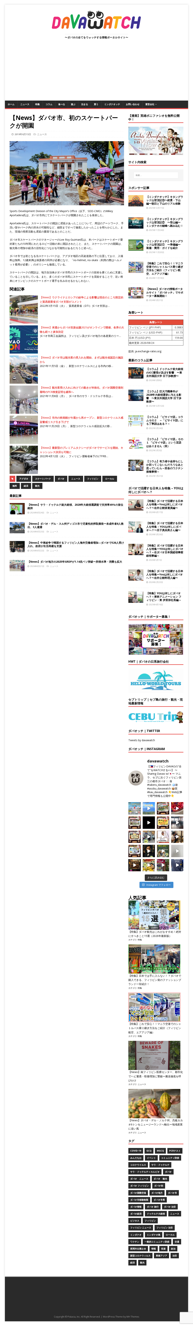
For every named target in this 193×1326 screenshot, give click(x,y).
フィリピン (92, 478)
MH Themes (132, 1316)
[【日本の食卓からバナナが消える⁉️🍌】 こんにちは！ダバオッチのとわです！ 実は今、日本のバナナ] (149, 865)
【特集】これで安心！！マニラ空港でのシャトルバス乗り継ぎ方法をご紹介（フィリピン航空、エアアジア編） (164, 268)
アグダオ (23, 478)
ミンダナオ (136, 1234)
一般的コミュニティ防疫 (157, 1241)
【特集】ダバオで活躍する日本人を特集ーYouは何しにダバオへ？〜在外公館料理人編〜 (164, 574)
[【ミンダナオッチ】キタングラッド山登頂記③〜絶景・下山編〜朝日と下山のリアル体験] (135, 204)
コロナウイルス (138, 1164)
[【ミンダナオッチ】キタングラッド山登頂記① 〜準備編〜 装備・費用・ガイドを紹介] (135, 248)
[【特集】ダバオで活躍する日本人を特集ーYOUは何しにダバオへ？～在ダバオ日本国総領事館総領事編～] (135, 553)
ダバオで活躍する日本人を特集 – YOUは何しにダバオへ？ (155, 490)
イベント (151, 1157)
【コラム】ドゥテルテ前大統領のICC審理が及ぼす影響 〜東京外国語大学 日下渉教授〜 (164, 372)
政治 (173, 1248)
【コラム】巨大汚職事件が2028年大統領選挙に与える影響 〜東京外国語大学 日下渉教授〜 (163, 396)
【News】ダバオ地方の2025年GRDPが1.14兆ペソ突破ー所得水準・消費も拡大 (75, 561)
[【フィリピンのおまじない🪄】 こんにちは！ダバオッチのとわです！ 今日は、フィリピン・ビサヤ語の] (149, 822)
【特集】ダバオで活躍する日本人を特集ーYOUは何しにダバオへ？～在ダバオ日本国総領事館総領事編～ (164, 551)
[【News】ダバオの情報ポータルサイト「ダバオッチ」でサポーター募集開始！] (135, 296)
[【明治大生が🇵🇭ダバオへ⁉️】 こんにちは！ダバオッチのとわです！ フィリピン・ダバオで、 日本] (177, 865)
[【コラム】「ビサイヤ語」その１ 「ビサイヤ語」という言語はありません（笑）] (135, 446)
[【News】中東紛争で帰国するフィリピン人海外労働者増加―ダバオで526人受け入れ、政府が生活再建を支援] (17, 550)
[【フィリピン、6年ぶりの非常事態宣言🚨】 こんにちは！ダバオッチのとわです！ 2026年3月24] (134, 865)
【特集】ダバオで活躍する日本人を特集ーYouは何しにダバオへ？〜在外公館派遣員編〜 (164, 504)
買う (96, 104)
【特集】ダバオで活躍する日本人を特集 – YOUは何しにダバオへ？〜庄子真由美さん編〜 (164, 526)
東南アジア (161, 1255)
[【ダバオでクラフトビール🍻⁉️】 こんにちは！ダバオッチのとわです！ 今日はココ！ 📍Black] (177, 822)
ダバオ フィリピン (139, 1185)
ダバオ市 (172, 1192)
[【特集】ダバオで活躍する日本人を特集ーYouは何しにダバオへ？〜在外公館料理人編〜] (135, 578)
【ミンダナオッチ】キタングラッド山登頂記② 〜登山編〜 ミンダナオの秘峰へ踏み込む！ (164, 222)
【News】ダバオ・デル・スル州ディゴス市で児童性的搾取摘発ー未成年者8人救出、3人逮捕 (76, 525)
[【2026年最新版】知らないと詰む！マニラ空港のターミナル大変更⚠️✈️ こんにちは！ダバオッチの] (134, 808)
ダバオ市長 (159, 1199)
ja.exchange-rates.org (148, 351)
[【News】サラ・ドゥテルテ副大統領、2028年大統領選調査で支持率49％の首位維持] (17, 512)
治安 (174, 1255)
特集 (37, 104)
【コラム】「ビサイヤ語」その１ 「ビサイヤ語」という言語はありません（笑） (164, 442)
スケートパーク (43, 478)
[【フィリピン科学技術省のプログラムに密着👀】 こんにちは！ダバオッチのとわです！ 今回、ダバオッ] (177, 808)
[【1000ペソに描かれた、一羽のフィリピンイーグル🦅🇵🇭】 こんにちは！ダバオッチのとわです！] (163, 851)
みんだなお (136, 1157)
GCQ (149, 1150)
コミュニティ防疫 (170, 1157)
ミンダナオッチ (112, 104)
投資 (163, 1248)
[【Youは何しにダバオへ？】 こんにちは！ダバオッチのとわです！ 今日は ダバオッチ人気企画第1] (163, 837)
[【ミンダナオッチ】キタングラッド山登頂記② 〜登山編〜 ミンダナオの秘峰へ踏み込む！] (135, 226)
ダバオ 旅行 (153, 1206)
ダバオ (61, 478)
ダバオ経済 (136, 1213)
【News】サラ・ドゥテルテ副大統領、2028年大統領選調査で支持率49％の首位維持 (75, 506)
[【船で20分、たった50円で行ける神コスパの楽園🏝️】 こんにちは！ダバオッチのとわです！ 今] (149, 808)
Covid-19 (135, 1150)
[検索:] (156, 175)
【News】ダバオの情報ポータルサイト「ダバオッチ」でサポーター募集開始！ (164, 292)
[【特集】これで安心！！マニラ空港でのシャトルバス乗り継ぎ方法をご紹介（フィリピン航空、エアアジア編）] (135, 271)
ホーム (11, 104)
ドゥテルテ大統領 (156, 1213)
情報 (153, 1248)
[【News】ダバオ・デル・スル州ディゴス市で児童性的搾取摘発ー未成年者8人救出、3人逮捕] (17, 531)
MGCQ (160, 1150)
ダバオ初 (158, 1185)
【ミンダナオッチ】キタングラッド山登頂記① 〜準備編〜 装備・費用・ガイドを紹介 (164, 244)
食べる (61, 104)
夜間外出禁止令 (138, 1248)
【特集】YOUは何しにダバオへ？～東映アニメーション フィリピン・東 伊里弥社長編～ (163, 596)
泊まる (84, 104)
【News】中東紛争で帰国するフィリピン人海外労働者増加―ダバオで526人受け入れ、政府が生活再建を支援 (76, 544)
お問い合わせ (132, 104)
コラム (49, 104)
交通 (177, 1241)
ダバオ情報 (136, 1206)
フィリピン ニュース (140, 1227)
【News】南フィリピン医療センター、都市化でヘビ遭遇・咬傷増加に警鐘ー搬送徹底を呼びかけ (155, 1076)
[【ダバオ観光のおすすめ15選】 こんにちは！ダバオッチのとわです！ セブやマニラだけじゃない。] (134, 851)
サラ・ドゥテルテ (160, 1164)
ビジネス (134, 1220)
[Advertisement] (96, 72)
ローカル (109, 478)
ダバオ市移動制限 (139, 1199)
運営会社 (149, 104)
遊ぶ (73, 104)
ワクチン (134, 1241)
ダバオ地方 (157, 1192)
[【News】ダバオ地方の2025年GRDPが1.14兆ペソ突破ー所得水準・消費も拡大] (17, 569)
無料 (14, 485)
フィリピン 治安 (164, 1227)
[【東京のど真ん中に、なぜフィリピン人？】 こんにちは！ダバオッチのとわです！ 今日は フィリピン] (149, 851)
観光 (37, 485)
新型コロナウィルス (140, 1255)
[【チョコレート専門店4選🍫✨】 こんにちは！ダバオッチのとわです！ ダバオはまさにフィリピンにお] (134, 822)
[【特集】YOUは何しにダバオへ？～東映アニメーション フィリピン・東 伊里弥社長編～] (135, 600)
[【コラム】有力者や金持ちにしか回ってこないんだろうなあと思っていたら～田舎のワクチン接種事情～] (135, 469)
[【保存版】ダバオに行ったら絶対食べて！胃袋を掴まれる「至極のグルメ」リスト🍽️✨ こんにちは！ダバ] (134, 837)
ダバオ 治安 (170, 1206)
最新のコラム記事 (140, 360)
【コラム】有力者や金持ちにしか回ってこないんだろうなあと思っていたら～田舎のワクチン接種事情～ (164, 466)
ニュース (24, 104)
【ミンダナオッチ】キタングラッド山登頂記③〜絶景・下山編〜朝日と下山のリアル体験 (164, 200)
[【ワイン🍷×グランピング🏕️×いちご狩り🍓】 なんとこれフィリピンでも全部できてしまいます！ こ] (163, 865)
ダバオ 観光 (160, 1178)
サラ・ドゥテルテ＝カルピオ (145, 1171)
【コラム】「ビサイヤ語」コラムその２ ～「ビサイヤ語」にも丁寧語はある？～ (164, 420)
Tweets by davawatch (141, 740)
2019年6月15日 (23, 134)
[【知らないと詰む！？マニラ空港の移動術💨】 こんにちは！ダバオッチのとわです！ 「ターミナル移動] (149, 837)
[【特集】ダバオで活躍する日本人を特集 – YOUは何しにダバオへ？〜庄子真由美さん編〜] (135, 530)
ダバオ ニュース (139, 1178)
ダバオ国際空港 (138, 1192)
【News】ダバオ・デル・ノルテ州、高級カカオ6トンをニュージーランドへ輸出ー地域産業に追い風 (155, 1124)
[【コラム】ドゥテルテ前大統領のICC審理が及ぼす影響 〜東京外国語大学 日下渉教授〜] (135, 376)
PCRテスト (175, 1150)
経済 (26, 485)
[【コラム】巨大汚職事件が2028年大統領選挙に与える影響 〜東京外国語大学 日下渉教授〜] (135, 398)
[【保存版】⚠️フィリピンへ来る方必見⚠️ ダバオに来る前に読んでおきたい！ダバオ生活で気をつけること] (163, 822)
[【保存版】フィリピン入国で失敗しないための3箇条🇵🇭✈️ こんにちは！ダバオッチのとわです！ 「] (177, 837)
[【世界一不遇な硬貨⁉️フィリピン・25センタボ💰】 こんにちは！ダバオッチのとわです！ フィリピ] (177, 851)
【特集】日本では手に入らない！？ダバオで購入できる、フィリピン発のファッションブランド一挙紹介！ (154, 980)
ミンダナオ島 (153, 1234)
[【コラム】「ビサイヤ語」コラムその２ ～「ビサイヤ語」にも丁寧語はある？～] (135, 424)
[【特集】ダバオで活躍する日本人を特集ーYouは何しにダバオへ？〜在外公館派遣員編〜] (135, 508)
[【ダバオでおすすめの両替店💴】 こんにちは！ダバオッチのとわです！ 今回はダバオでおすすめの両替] (163, 808)
